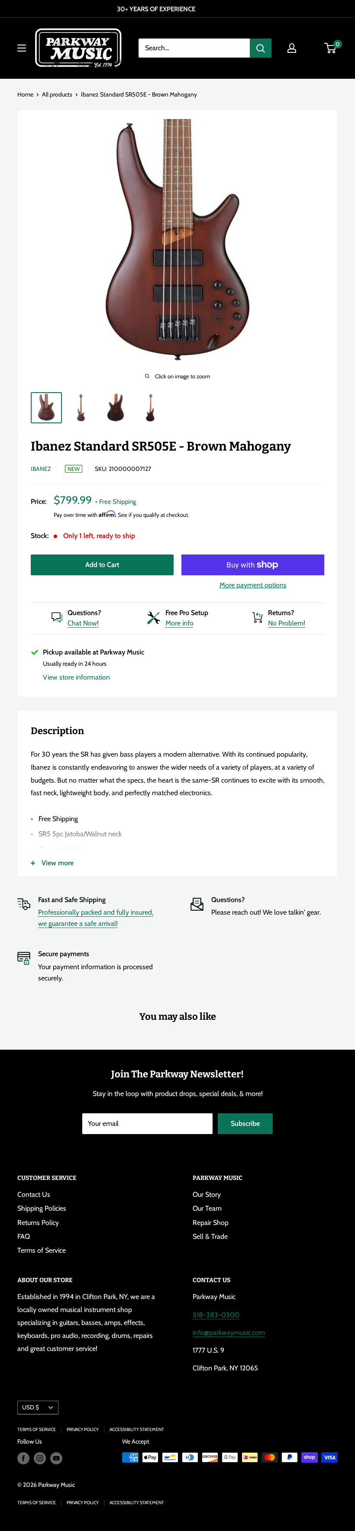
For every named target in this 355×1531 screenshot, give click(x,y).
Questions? (84, 613)
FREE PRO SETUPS (182, 9)
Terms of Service (41, 1250)
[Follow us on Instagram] (40, 1458)
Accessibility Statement (137, 1429)
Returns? (281, 613)
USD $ (30, 1407)
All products (57, 94)
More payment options (253, 585)
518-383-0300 (216, 1315)
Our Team (207, 1208)
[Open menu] (21, 48)
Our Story (207, 1194)
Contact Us (33, 1194)
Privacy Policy (83, 1429)
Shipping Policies (41, 1208)
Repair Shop (211, 1222)
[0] (330, 48)
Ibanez (41, 469)
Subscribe (245, 1123)
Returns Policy (38, 1222)
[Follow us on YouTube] (56, 1458)
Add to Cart (102, 565)
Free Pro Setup (186, 613)
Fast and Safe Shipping (72, 900)
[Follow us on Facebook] (23, 1458)
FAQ (23, 1236)
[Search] (260, 48)
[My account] (291, 48)
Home (25, 94)
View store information (76, 677)
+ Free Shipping (115, 502)
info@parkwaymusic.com (229, 1332)
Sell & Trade (210, 1236)
